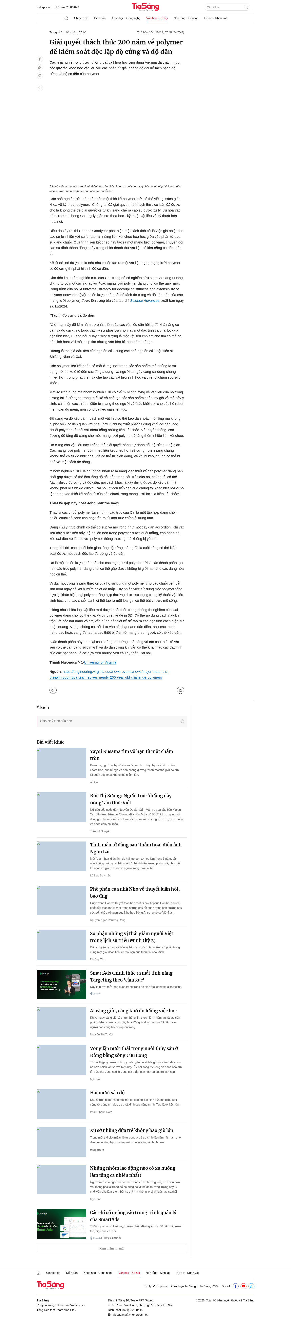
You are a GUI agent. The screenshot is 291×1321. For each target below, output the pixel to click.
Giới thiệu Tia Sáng (183, 1286)
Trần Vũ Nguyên (100, 831)
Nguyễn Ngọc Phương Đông (108, 919)
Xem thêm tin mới (112, 1248)
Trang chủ (55, 32)
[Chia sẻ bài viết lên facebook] (40, 59)
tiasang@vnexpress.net (132, 1314)
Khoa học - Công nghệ (125, 18)
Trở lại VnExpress (155, 1286)
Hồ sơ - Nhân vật (215, 18)
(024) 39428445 (132, 1310)
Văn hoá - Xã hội (157, 18)
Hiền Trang (97, 1149)
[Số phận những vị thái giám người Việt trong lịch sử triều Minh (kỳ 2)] (61, 945)
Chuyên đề (81, 18)
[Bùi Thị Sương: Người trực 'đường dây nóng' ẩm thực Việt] (61, 807)
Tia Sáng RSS (209, 1286)
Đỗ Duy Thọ (97, 959)
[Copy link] (40, 67)
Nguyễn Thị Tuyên (101, 1034)
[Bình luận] (40, 75)
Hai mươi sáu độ (107, 1092)
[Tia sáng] (145, 7)
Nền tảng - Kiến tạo (186, 18)
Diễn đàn (100, 18)
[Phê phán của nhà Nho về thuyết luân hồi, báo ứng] (61, 900)
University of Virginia (100, 662)
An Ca (94, 782)
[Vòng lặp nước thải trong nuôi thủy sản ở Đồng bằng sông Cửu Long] (61, 1060)
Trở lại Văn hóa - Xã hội (56, 689)
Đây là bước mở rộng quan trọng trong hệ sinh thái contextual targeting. (136, 986)
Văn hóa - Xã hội (76, 32)
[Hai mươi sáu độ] (61, 1104)
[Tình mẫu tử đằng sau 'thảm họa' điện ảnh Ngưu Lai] (61, 856)
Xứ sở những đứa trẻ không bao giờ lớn (131, 1130)
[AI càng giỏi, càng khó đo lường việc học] (61, 1022)
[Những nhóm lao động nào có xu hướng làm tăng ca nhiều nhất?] (61, 1179)
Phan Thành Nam (101, 1111)
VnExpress (43, 7)
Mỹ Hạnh (95, 1079)
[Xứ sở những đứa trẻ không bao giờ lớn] (61, 1142)
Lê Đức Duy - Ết (100, 875)
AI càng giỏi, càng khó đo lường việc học (133, 1011)
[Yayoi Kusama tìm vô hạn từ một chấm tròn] (61, 763)
